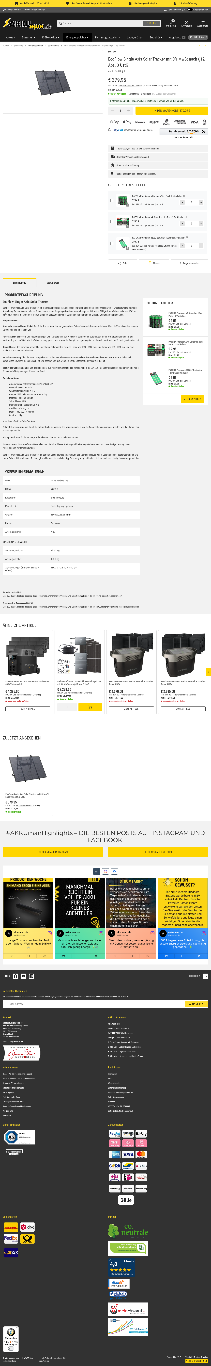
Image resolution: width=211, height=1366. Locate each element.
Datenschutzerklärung (44, 997)
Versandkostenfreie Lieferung (131, 85)
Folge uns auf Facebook (158, 852)
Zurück (6, 46)
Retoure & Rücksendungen (13, 1083)
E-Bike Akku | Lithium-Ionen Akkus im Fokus (125, 1056)
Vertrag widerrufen (197, 1361)
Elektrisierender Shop (11, 1097)
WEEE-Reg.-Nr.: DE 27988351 (119, 1106)
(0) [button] (176, 9)
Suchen (151, 23)
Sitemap (111, 1102)
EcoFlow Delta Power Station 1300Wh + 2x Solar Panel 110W (131, 683)
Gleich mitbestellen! (160, 303)
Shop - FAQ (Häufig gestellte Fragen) (17, 1074)
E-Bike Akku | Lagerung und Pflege (122, 1051)
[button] (184, 133)
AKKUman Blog (114, 1024)
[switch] (11, 1348)
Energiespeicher (35, 46)
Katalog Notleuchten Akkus (13, 1102)
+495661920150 (12, 1037)
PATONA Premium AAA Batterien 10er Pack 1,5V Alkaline (185, 343)
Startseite (18, 46)
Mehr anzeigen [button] (193, 399)
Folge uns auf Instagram (53, 852)
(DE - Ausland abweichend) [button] (164, 94)
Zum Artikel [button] (28, 708)
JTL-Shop (180, 1357)
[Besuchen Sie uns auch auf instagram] (31, 976)
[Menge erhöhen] (128, 111)
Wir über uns (8, 1111)
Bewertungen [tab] (53, 283)
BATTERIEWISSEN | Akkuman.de (120, 1033)
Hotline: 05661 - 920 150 (34, 9)
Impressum (112, 1074)
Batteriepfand (8, 1092)
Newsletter (7, 1115)
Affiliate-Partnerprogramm (13, 1088)
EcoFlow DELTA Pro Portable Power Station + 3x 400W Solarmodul (27, 683)
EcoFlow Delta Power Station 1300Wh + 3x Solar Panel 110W (183, 683)
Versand (151, 204)
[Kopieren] (124, 71)
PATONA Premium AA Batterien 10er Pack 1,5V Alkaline (185, 314)
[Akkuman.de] (27, 23)
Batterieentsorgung (116, 1097)
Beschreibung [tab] (19, 283)
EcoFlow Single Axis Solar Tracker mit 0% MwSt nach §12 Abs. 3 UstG (94, 46)
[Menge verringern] (112, 111)
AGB (110, 1078)
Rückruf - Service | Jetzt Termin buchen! (19, 1078)
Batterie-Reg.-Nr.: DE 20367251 (120, 1111)
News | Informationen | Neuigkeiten (17, 1106)
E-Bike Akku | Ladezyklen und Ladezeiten (124, 1047)
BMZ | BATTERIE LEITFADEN (119, 1038)
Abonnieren (196, 1004)
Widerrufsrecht (114, 1083)
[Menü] (17, 1328)
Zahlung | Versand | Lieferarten (120, 1092)
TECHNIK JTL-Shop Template (196, 1357)
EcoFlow (112, 51)
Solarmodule (53, 46)
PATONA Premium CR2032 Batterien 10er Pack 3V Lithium (185, 371)
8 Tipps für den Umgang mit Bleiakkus (123, 1042)
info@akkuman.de (16, 1041)
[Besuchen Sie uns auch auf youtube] (23, 976)
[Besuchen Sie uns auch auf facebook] (15, 976)
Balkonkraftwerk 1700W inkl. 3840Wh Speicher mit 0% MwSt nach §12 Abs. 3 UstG (79, 683)
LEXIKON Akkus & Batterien (119, 1028)
